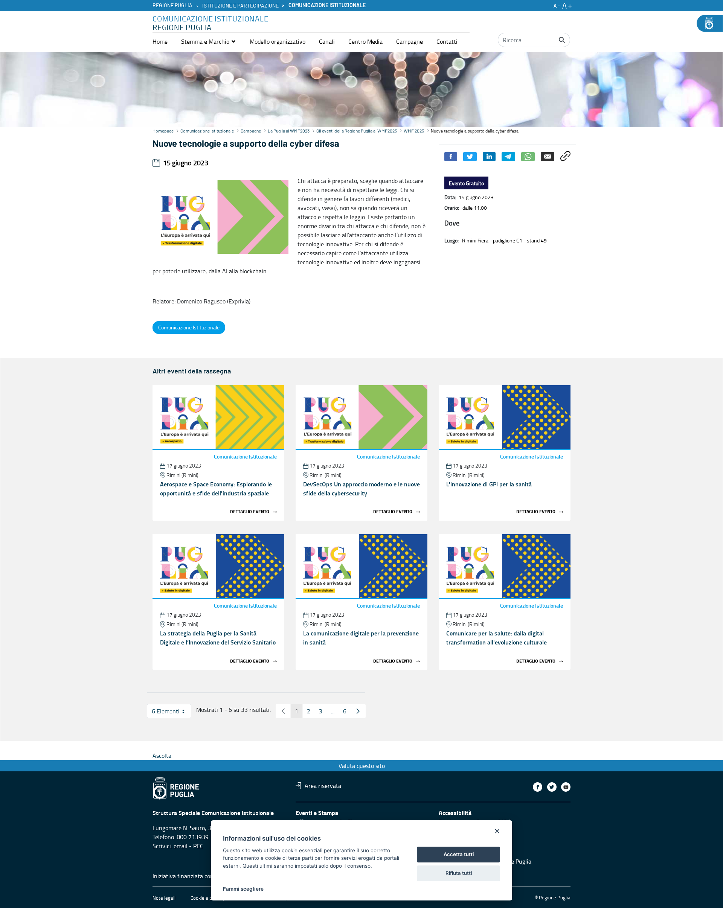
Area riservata (323, 785)
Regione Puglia (172, 5)
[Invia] (562, 40)
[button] (208, 41)
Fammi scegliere (243, 889)
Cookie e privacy (207, 897)
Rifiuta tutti (458, 873)
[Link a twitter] (552, 787)
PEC (198, 846)
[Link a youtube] (565, 787)
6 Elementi (171, 712)
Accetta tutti (459, 854)
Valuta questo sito (362, 766)
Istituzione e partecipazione (240, 6)
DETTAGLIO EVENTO (249, 511)
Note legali (164, 897)
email (181, 846)
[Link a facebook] (537, 787)
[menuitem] (160, 41)
